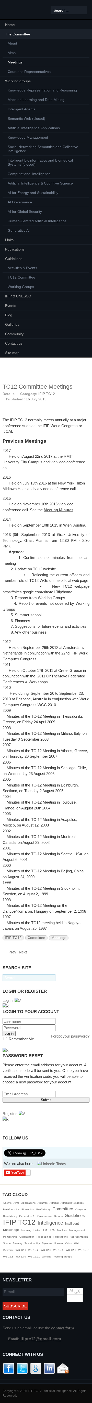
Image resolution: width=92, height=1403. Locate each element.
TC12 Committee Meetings (38, 387)
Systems (47, 1243)
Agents (7, 1202)
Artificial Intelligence (72, 1202)
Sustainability (32, 1243)
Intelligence (50, 1223)
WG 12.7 (83, 1250)
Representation (79, 1236)
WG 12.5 (58, 1250)
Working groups (62, 1256)
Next (23, 952)
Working (46, 1256)
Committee (36, 938)
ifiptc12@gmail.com (40, 1338)
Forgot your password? (70, 1036)
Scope (7, 1243)
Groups (58, 1216)
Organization (26, 1236)
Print (81, 393)
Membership (10, 1236)
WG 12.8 (8, 1256)
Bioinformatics (11, 1209)
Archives (43, 1202)
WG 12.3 (46, 1250)
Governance (44, 1216)
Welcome (9, 1250)
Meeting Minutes (58, 510)
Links (36, 1230)
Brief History (43, 1209)
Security (17, 1243)
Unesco (58, 1243)
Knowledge (11, 1230)
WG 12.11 (34, 1256)
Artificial (54, 1202)
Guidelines (75, 1215)
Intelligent (72, 1223)
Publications (60, 1236)
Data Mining (10, 1216)
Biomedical (27, 1209)
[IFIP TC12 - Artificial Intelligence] (12, 10)
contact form (62, 1328)
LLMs (52, 1230)
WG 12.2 (33, 1250)
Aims (16, 1202)
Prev (11, 952)
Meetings (58, 938)
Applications (28, 1202)
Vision (68, 1243)
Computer (81, 1209)
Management (77, 1230)
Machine (62, 1230)
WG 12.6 (71, 1250)
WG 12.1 (21, 1250)
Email (87, 393)
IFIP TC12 (46, 394)
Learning (26, 1230)
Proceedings (44, 1236)
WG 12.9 (21, 1256)
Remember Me (21, 1039)
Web (76, 1243)
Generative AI (27, 1216)
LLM (44, 1230)
